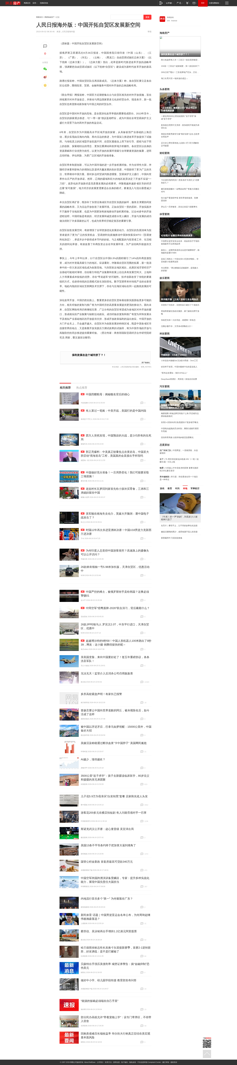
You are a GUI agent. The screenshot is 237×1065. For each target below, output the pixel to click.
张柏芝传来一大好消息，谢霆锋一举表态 (178, 320)
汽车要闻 (165, 386)
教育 (170, 488)
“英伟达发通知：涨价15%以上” (174, 373)
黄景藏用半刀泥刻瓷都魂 (171, 538)
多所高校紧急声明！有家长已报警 (101, 694)
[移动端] (161, 3)
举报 (149, 32)
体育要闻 (165, 214)
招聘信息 (116, 1062)
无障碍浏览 (44, 3)
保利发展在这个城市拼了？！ (89, 355)
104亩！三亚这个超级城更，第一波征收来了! (180, 66)
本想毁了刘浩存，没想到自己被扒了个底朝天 (180, 305)
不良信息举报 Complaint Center (149, 1062)
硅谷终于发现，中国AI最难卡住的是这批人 (179, 367)
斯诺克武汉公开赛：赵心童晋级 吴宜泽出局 (107, 828)
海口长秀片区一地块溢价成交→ (174, 78)
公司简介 (100, 1062)
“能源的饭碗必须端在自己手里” (99, 1000)
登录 (202, 3)
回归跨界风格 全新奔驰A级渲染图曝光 (177, 437)
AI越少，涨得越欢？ (93, 759)
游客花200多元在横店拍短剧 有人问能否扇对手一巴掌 (113, 812)
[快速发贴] (45, 46)
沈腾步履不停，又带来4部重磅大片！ (177, 326)
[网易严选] (179, 3)
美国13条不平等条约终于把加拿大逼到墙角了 (108, 845)
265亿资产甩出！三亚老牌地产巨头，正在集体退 (180, 72)
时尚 (177, 488)
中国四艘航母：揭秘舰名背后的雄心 (108, 394)
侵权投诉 (173, 1062)
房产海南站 (146, 362)
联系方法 (108, 1062)
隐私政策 (132, 1062)
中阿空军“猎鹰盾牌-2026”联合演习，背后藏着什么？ (118, 608)
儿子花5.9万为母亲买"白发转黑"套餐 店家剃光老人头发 (114, 796)
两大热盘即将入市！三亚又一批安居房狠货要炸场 (180, 60)
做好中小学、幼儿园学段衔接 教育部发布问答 (108, 980)
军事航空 (195, 488)
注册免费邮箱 (214, 3)
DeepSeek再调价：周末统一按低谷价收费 (179, 379)
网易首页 (27, 3)
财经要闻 (165, 153)
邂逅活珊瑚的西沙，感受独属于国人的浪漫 (179, 532)
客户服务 (124, 1062)
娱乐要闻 (165, 278)
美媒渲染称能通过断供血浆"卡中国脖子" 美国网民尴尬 (114, 743)
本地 (185, 488)
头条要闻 (165, 89)
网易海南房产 (49, 17)
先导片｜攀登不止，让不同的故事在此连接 (179, 525)
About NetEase (89, 1062)
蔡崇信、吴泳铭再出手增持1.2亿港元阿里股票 (109, 931)
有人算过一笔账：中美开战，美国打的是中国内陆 (116, 410)
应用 (34, 3)
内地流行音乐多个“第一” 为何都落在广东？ (107, 898)
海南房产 (165, 33)
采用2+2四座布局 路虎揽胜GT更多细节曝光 (179, 422)
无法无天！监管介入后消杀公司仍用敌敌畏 (107, 673)
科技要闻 (165, 333)
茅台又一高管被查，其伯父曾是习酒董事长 (179, 207)
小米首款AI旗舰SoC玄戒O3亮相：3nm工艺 (179, 360)
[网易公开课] (169, 3)
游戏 (162, 488)
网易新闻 (170, 17)
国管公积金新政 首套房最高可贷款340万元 (107, 861)
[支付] (187, 3)
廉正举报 (165, 1062)
